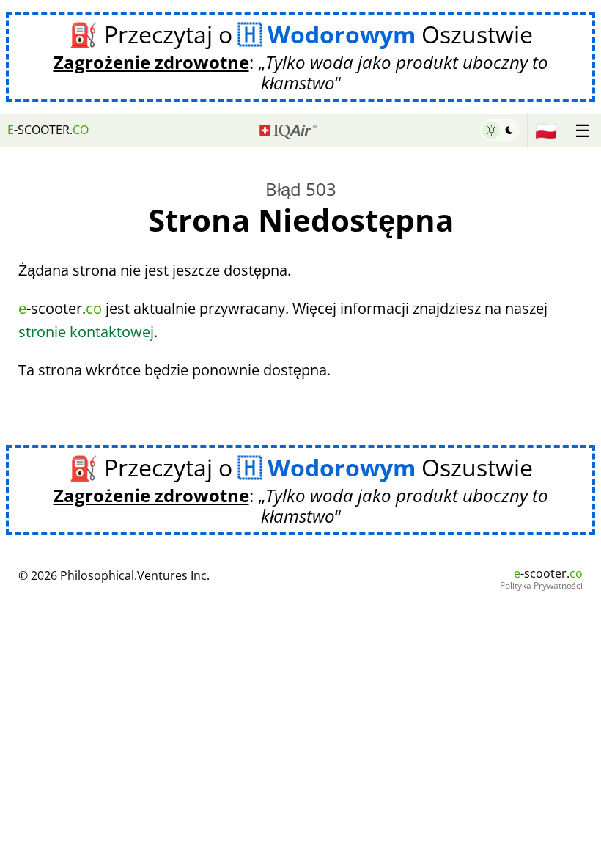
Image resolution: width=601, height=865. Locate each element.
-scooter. (48, 130)
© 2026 (114, 575)
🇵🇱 (546, 130)
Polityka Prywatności (541, 586)
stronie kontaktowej (86, 332)
